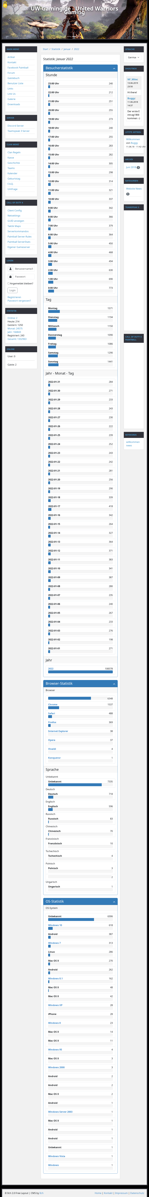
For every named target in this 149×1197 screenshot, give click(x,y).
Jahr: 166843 (14, 332)
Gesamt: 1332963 (17, 339)
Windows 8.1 (55, 978)
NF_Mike (132, 79)
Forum (11, 72)
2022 (76, 49)
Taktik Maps (14, 226)
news (129, 445)
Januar (67, 49)
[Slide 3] (80, 36)
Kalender (12, 173)
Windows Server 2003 (60, 1111)
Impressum (121, 1193)
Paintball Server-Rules (20, 236)
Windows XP (55, 1005)
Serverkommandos (18, 231)
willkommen (133, 442)
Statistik (56, 49)
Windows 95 (55, 1049)
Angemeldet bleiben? (21, 283)
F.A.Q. (10, 183)
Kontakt (12, 62)
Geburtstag (14, 178)
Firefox (52, 722)
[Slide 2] (74, 36)
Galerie (11, 99)
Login (12, 290)
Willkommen (133, 139)
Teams (11, 168)
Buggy (131, 98)
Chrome (52, 704)
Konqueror (54, 757)
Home (98, 1193)
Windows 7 (54, 943)
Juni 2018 (131, 167)
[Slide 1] (69, 36)
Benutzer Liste (15, 83)
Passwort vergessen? (19, 300)
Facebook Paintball (18, 67)
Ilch (42, 1193)
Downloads (14, 104)
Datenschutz (137, 1193)
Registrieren (14, 297)
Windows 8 (54, 1023)
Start (45, 49)
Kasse (11, 157)
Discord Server (16, 125)
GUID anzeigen (16, 220)
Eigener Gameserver (19, 247)
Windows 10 (55, 925)
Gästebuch (13, 78)
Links (10, 88)
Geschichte (14, 162)
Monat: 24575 (15, 328)
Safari (51, 713)
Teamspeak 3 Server (19, 131)
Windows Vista (56, 1156)
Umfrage (12, 189)
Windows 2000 (56, 1067)
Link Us (12, 93)
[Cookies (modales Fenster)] (5, 5)
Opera (51, 740)
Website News (134, 188)
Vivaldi (52, 749)
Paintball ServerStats (19, 241)
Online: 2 (12, 318)
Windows (53, 1165)
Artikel (11, 57)
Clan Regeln (14, 152)
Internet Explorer (58, 731)
